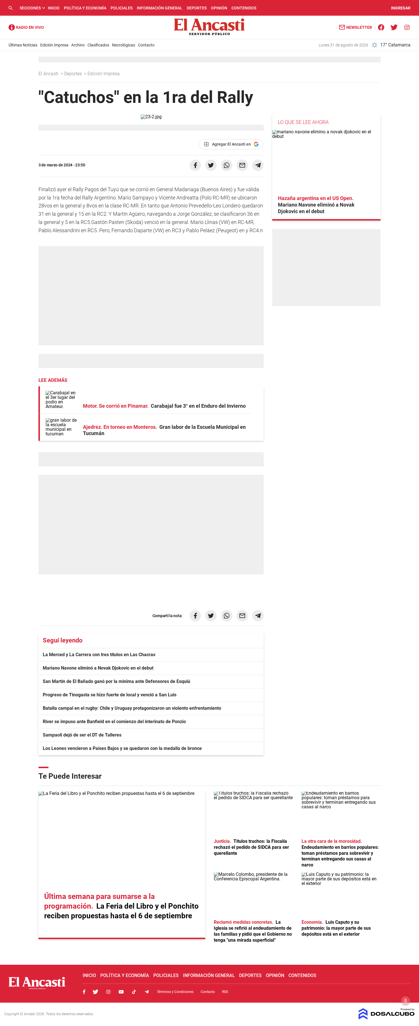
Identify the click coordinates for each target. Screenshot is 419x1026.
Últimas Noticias (23, 45)
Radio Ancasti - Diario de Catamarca (26, 27)
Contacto (146, 45)
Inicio (54, 8)
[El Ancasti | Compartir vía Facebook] (195, 165)
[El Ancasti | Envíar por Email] (242, 165)
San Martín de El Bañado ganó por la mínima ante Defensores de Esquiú (116, 681)
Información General (159, 8)
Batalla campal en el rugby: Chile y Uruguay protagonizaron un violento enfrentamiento (132, 708)
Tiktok (134, 992)
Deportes (197, 8)
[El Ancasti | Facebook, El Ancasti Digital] (381, 27)
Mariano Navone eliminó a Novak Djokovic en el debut (98, 668)
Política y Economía (85, 8)
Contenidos (243, 8)
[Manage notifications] (405, 1000)
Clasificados (98, 45)
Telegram (147, 992)
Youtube (121, 992)
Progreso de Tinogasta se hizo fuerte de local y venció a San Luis (109, 694)
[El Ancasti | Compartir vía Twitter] (211, 165)
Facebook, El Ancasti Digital (84, 992)
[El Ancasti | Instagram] (406, 27)
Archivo (78, 45)
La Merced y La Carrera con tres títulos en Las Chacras (99, 654)
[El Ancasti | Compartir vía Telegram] (258, 165)
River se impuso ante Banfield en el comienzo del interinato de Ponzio (114, 721)
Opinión (219, 8)
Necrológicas (123, 45)
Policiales (122, 8)
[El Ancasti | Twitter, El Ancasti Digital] (394, 27)
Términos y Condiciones (175, 992)
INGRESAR (400, 8)
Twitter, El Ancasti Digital (95, 992)
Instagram (108, 992)
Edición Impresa (54, 45)
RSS (225, 992)
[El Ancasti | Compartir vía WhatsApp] (226, 165)
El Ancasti (49, 73)
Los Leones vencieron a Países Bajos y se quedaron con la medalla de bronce (122, 748)
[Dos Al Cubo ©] (387, 1018)
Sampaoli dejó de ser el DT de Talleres (82, 735)
